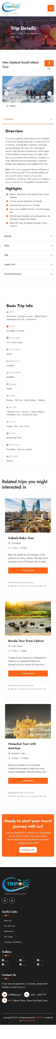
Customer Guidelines (12, 942)
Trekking (41, 400)
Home (13, 33)
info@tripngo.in (14, 994)
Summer (10, 460)
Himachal (15, 753)
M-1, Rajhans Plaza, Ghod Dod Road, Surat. (28, 1000)
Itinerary (7, 236)
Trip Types (8, 936)
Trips (20, 33)
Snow (27, 426)
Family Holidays (37, 411)
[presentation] (6, 93)
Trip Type (12, 407)
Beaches (25, 411)
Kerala (19, 646)
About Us (7, 920)
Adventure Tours (13, 411)
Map (6, 255)
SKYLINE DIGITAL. (29, 1020)
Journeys (12, 433)
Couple (9, 426)
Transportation (14, 349)
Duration (12, 326)
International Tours (14, 437)
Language (13, 384)
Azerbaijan (16, 543)
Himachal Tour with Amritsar (22, 745)
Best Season (13, 456)
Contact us (28, 850)
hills (15, 426)
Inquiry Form (9, 264)
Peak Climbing (30, 400)
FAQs (6, 245)
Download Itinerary (12, 273)
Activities (12, 395)
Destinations (9, 931)
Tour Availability (15, 372)
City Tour (18, 400)
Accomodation (14, 338)
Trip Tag (12, 421)
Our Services (9, 926)
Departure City (14, 361)
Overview (8, 119)
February (20, 449)
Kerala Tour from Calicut (26, 640)
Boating (10, 400)
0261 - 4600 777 (38, 994)
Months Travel (14, 444)
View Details (28, 570)
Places (11, 311)
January (29, 449)
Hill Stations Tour (13, 414)
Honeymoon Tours (30, 414)
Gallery (12, 106)
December (11, 449)
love (21, 426)
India (13, 646)
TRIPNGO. (40, 1017)
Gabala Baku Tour (21, 538)
